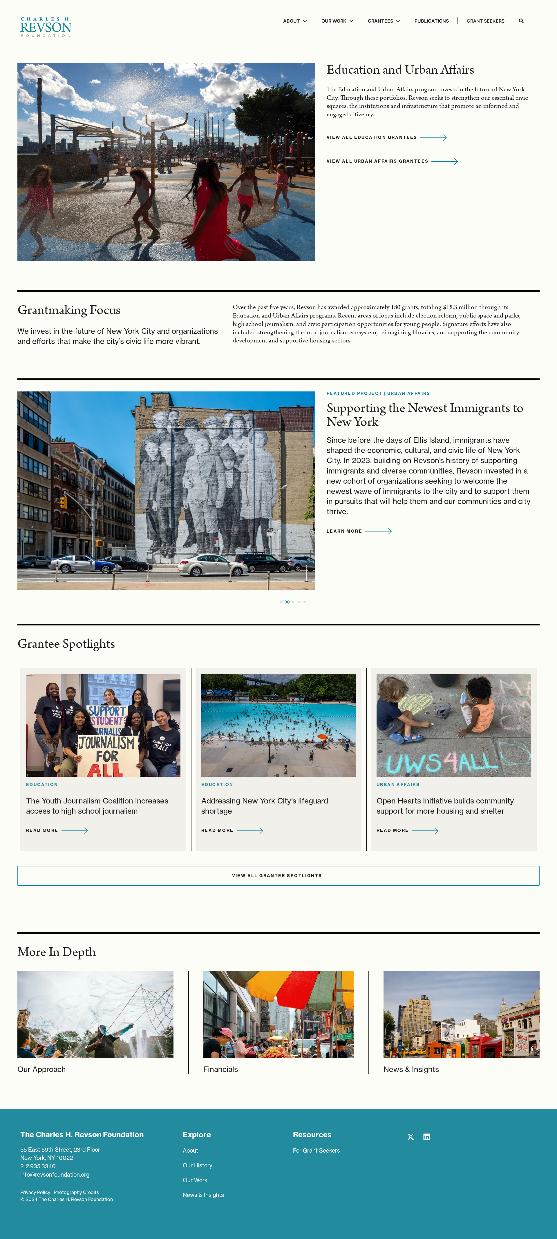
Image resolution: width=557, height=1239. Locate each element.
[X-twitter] (410, 1136)
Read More (42, 830)
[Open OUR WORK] (350, 20)
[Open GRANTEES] (397, 20)
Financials (220, 1069)
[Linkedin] (426, 1136)
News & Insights (411, 1069)
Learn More (344, 531)
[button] (281, 602)
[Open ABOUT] (304, 20)
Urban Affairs (409, 393)
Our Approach (41, 1069)
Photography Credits (76, 1192)
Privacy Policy (35, 1192)
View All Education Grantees (372, 137)
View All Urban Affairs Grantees (377, 161)
